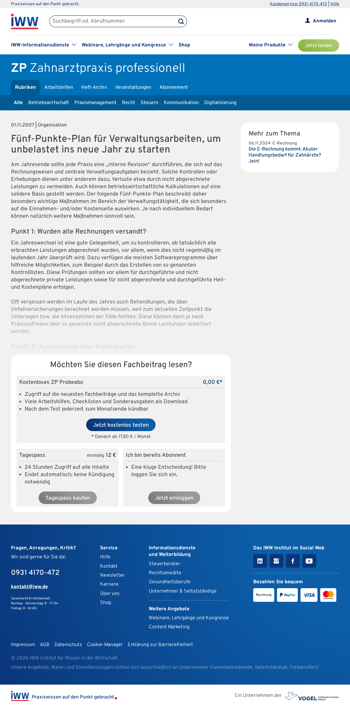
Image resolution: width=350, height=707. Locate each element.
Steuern (149, 103)
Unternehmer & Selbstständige (183, 591)
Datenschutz (68, 645)
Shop (184, 45)
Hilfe (334, 4)
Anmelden (324, 21)
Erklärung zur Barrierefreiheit (160, 645)
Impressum (23, 645)
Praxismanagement (95, 103)
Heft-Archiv (94, 87)
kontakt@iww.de (29, 587)
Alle (18, 103)
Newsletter (112, 575)
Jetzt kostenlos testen (121, 425)
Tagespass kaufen (67, 498)
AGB (44, 645)
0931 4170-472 (35, 573)
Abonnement (173, 87)
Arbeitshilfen (58, 87)
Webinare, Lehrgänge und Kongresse (189, 618)
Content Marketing (169, 627)
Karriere (109, 584)
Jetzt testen (318, 46)
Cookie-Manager (105, 645)
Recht (128, 103)
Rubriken (25, 87)
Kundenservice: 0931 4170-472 (298, 4)
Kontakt (109, 566)
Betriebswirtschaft (48, 103)
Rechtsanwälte (165, 573)
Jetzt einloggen (174, 498)
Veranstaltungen (133, 87)
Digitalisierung (220, 103)
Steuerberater (164, 564)
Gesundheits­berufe (170, 582)
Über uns (109, 594)
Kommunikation (181, 103)
